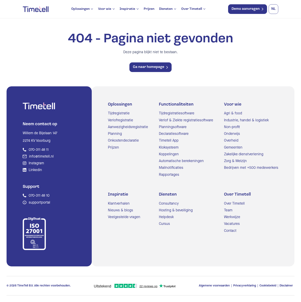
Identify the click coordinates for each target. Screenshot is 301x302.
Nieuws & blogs (120, 210)
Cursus (164, 223)
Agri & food (233, 113)
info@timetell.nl (41, 156)
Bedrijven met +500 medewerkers (251, 167)
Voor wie (104, 9)
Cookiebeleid (267, 285)
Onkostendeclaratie (123, 140)
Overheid (231, 140)
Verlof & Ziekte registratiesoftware (186, 120)
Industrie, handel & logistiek (246, 120)
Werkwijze (232, 217)
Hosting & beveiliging (176, 210)
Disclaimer (286, 285)
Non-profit (232, 127)
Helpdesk (166, 217)
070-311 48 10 (39, 195)
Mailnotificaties (171, 167)
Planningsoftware (173, 127)
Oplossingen (80, 9)
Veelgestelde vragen (124, 217)
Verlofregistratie (120, 120)
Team (228, 210)
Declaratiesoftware (174, 133)
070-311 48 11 (39, 149)
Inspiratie (127, 9)
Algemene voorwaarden (214, 285)
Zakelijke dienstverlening (243, 154)
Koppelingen (169, 154)
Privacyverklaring (244, 285)
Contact (230, 230)
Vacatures (232, 223)
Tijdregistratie (119, 113)
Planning (115, 133)
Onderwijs (232, 133)
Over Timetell (191, 9)
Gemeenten (233, 147)
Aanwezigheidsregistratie (128, 127)
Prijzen (149, 9)
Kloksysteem (169, 147)
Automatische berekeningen (181, 161)
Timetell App (169, 140)
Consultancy (169, 203)
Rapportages (169, 174)
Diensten (166, 9)
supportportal (39, 202)
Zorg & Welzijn (235, 161)
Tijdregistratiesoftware (176, 113)
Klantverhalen (119, 203)
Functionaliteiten (176, 105)
